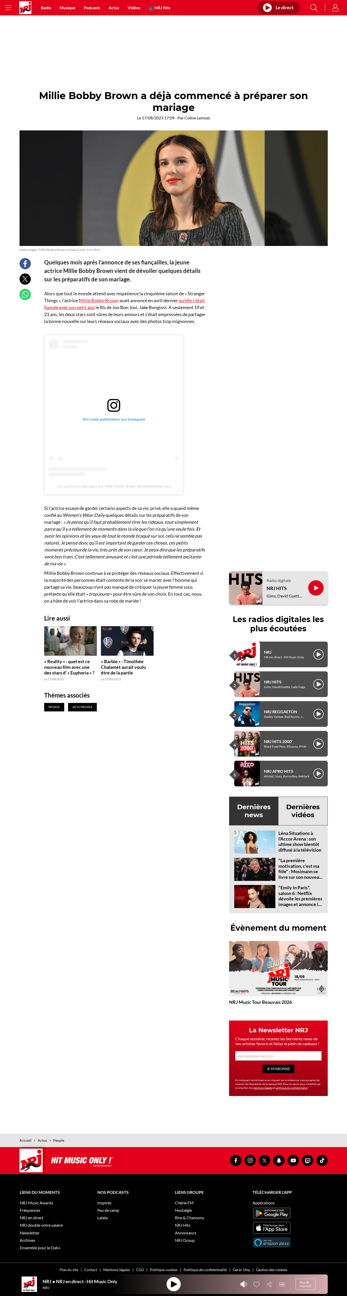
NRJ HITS (277, 588)
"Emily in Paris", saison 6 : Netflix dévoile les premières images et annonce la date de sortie (300, 898)
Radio (46, 7)
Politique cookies (163, 1270)
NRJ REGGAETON (280, 711)
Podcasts (92, 7)
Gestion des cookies (271, 1270)
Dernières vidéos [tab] (303, 811)
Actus (114, 7)
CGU (140, 1270)
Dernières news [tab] (254, 811)
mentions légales (262, 1087)
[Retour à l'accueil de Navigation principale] (25, 7)
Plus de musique (305, 1284)
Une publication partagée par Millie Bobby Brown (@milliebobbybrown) (114, 486)
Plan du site (69, 1270)
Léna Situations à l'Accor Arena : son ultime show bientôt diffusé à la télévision (299, 841)
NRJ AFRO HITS (278, 771)
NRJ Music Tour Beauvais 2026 (260, 1002)
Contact (90, 1270)
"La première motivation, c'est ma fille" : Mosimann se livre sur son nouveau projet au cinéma (300, 871)
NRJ (267, 652)
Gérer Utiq (241, 1270)
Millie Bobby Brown (99, 300)
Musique (68, 7)
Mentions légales (116, 1270)
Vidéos (134, 7)
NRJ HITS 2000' (278, 741)
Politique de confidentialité (205, 1270)
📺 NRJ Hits (159, 7)
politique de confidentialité (291, 1087)
